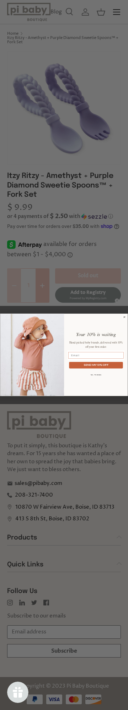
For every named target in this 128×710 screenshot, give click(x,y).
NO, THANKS (96, 375)
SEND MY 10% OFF (96, 365)
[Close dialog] (124, 317)
